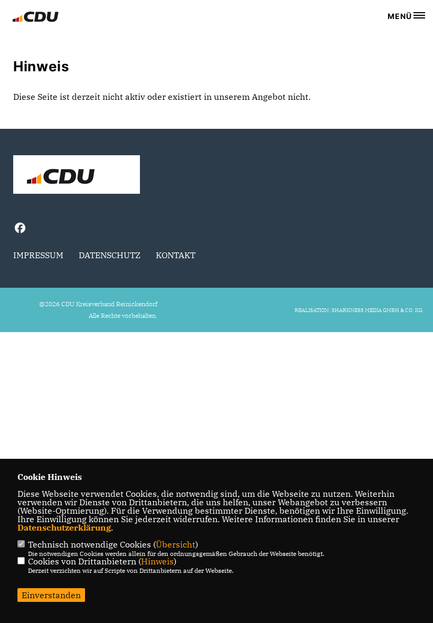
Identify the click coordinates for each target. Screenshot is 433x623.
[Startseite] (76, 176)
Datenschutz (109, 255)
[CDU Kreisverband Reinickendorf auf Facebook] (19, 229)
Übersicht (175, 544)
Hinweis (157, 561)
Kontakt (175, 255)
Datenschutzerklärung (64, 527)
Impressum (38, 255)
